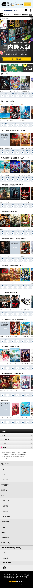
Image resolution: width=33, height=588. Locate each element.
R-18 (4, 447)
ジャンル (3, 435)
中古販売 (5, 511)
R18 (30, 14)
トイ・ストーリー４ (15, 175)
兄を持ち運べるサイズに (26, 91)
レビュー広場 (5, 538)
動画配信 (26, 14)
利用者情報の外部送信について (19, 456)
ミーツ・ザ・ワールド (5, 417)
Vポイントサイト (6, 543)
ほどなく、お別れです (5, 121)
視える (1, 91)
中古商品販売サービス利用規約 (8, 454)
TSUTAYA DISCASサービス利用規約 (19, 452)
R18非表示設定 (7, 516)
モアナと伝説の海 (4, 175)
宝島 (11, 148)
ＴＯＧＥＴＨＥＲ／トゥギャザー (18, 256)
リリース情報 (5, 439)
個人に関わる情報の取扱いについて (22, 454)
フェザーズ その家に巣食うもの (8, 256)
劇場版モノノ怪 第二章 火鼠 (17, 91)
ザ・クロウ (13, 202)
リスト (26, 11)
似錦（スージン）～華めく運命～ (18, 390)
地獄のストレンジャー (26, 256)
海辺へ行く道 (24, 417)
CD (6, 14)
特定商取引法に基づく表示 (7, 456)
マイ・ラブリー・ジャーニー (17, 363)
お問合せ (4, 532)
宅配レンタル (7, 501)
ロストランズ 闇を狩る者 (6, 202)
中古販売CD (18, 14)
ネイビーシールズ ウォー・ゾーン (18, 229)
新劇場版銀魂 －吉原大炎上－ (17, 337)
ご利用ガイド (5, 522)
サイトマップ (4, 458)
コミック (11, 14)
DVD (2, 14)
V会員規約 (8, 452)
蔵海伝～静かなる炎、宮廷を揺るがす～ (9, 390)
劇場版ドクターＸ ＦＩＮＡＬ (17, 283)
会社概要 (3, 452)
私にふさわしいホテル (15, 417)
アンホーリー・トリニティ (6, 229)
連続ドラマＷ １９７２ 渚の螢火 (8, 310)
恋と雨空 (23, 390)
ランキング (4, 443)
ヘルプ (3, 527)
